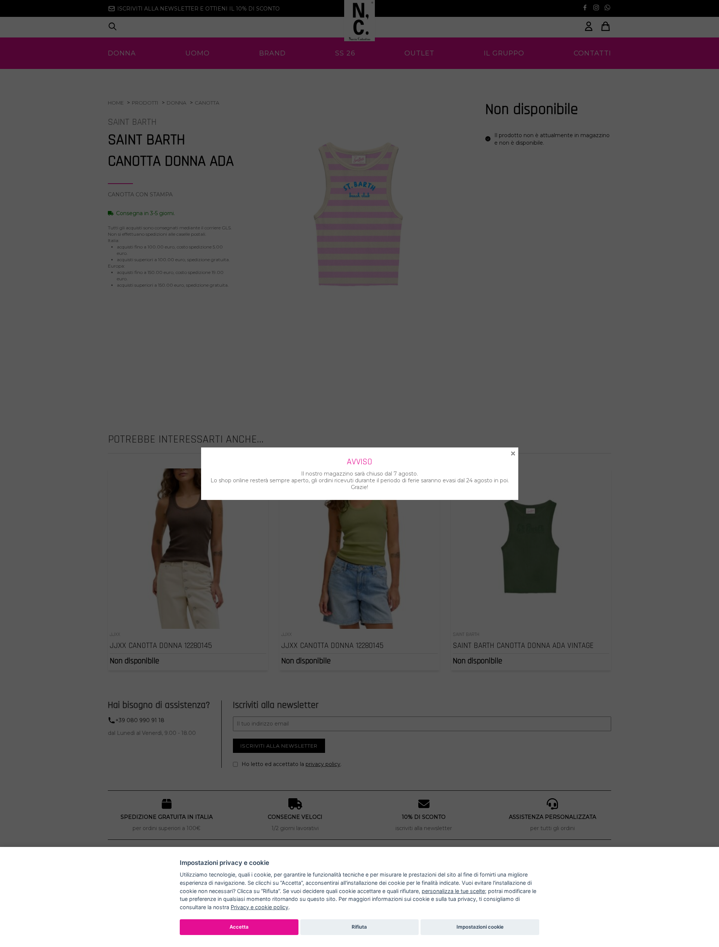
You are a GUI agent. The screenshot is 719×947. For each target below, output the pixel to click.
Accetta (239, 927)
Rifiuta (359, 927)
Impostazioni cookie (480, 927)
